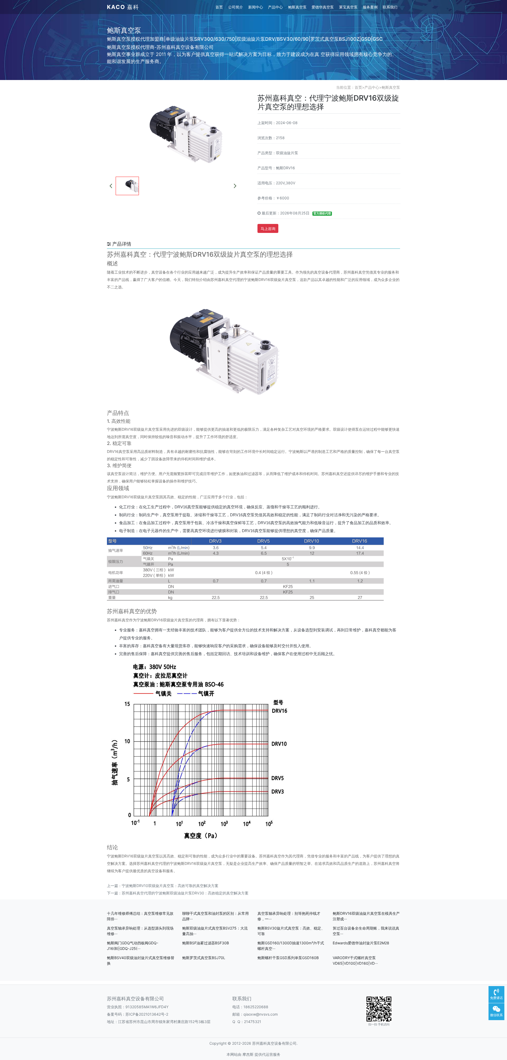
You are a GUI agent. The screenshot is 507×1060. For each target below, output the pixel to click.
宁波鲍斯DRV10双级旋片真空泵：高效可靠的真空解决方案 (170, 885)
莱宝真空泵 (348, 7)
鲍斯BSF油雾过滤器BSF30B (205, 943)
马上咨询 (268, 228)
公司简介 (235, 7)
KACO (123, 7)
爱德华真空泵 (323, 7)
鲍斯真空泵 (297, 7)
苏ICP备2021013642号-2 (146, 1014)
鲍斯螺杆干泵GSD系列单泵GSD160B (288, 957)
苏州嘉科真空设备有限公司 (135, 998)
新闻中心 (255, 7)
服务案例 (370, 7)
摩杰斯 (247, 1054)
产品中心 (275, 7)
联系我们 (390, 7)
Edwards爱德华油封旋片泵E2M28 (361, 943)
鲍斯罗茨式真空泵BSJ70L (203, 957)
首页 (219, 7)
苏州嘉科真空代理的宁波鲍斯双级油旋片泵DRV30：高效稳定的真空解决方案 (185, 893)
